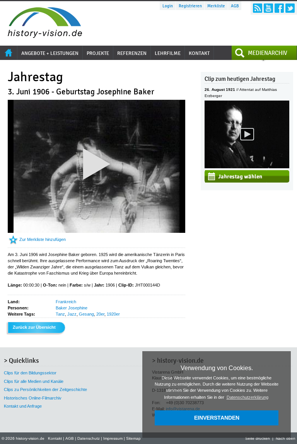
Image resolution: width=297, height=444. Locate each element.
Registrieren (190, 6)
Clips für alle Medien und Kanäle (33, 381)
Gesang (86, 314)
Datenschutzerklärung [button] (247, 397)
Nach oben (285, 438)
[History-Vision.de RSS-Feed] (257, 8)
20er (100, 314)
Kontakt (55, 438)
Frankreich (66, 301)
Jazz (72, 314)
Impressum (113, 438)
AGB (235, 6)
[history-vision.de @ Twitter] (290, 8)
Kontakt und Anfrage (23, 406)
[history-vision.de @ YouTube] (268, 8)
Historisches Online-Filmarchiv (32, 398)
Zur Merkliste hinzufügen (42, 239)
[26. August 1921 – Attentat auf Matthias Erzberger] (247, 166)
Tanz (60, 314)
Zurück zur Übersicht (34, 327)
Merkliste (216, 6)
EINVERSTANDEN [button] (216, 418)
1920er (113, 314)
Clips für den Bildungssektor (30, 373)
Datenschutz (88, 438)
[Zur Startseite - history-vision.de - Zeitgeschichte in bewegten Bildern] (41, 36)
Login (167, 6)
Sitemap (133, 438)
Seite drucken (257, 438)
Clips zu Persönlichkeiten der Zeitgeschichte (45, 389)
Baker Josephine (71, 308)
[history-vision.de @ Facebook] (279, 8)
